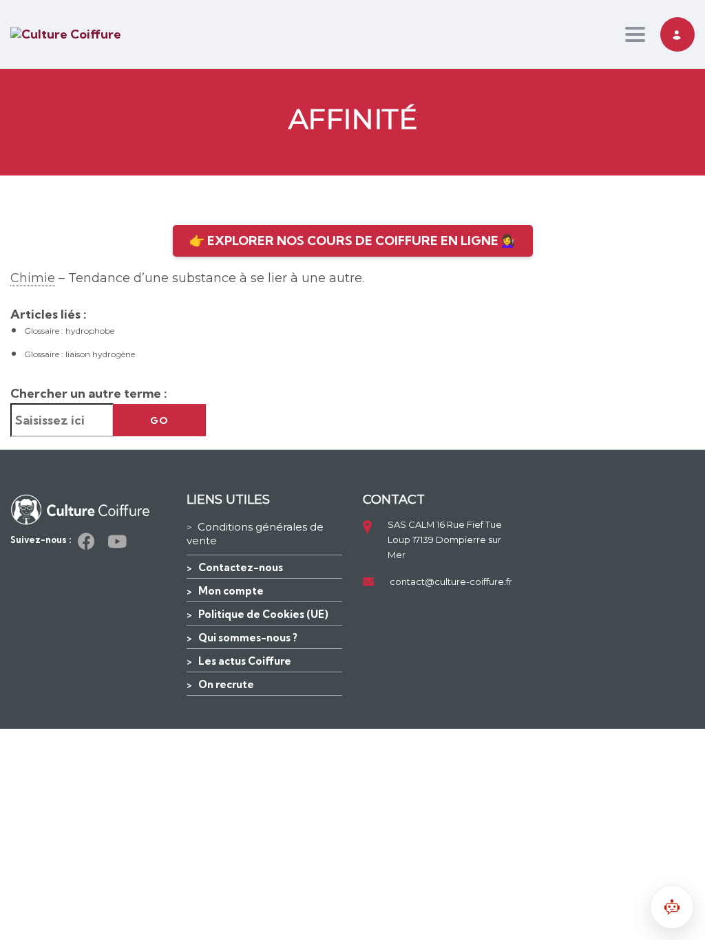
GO (159, 420)
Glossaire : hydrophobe (69, 330)
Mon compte (231, 590)
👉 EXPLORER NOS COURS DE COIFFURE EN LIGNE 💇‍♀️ (352, 240)
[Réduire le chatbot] (672, 907)
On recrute (226, 684)
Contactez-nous (240, 567)
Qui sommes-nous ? (247, 637)
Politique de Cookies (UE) (263, 614)
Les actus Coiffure (244, 660)
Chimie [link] (32, 278)
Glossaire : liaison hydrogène (79, 354)
